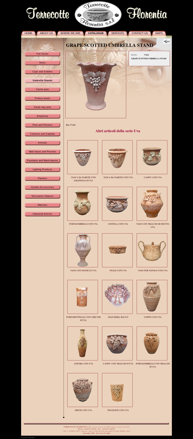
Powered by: (28, 437)
